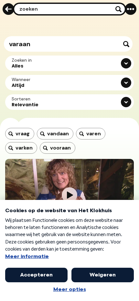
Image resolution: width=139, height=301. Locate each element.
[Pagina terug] (8, 9)
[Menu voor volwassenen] (130, 9)
